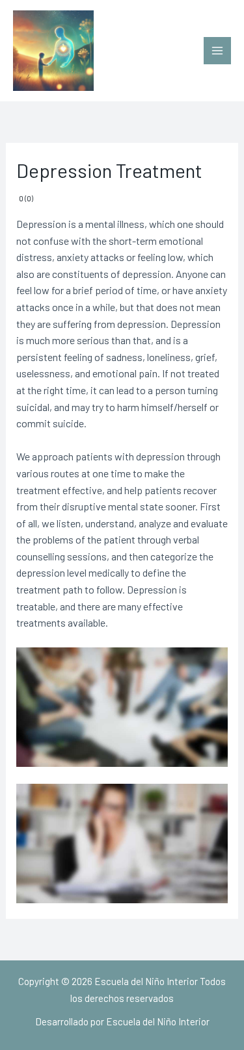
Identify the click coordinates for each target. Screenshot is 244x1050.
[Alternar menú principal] (217, 50)
